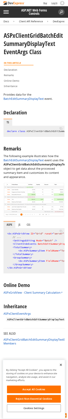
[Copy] (61, 128)
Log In (54, 3)
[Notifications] (62, 3)
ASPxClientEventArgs (17, 314)
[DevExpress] (14, 3)
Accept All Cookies (33, 389)
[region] (34, 389)
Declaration (10, 69)
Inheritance (10, 86)
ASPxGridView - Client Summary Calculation (32, 292)
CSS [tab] (28, 225)
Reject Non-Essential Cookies (34, 398)
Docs (6, 21)
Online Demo (11, 80)
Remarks (9, 75)
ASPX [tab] (9, 225)
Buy (45, 3)
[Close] (61, 365)
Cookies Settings (34, 408)
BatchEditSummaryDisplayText (23, 99)
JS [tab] (19, 225)
